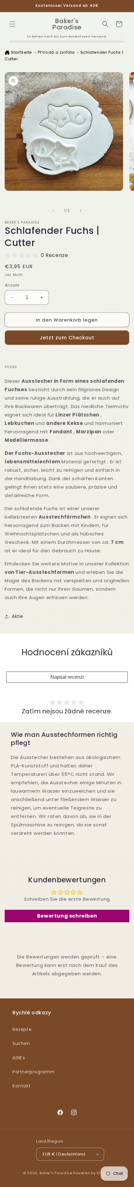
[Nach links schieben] (53, 211)
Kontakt (21, 1086)
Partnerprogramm (33, 1072)
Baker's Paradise (56, 1172)
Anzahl (12, 285)
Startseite (21, 52)
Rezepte (21, 1029)
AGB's (18, 1058)
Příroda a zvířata (56, 52)
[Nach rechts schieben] (81, 211)
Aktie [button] (17, 616)
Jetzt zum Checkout (67, 337)
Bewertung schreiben (67, 915)
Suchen (21, 1043)
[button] (12, 24)
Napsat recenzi (67, 677)
